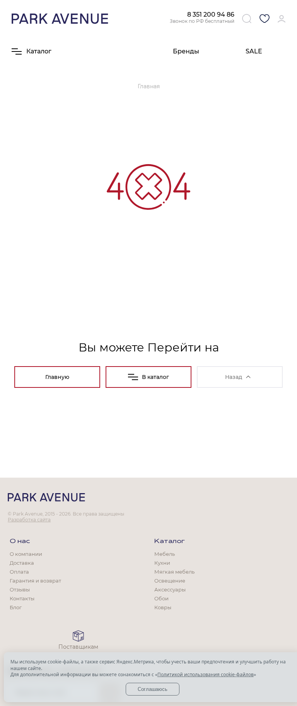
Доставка (22, 563)
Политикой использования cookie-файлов (205, 674)
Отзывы (20, 589)
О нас (20, 541)
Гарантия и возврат (35, 580)
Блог (16, 607)
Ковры (162, 607)
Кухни (162, 563)
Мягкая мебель (174, 572)
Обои (161, 598)
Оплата (19, 572)
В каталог (155, 377)
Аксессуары (170, 589)
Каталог (169, 541)
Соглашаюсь (152, 689)
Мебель (164, 554)
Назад (233, 377)
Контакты (22, 598)
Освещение (169, 580)
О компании (26, 554)
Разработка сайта (29, 520)
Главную (57, 377)
